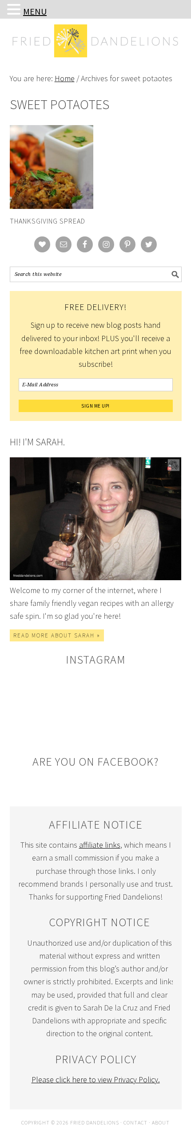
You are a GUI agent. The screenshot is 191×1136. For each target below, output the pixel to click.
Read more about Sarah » (56, 635)
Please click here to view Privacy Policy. (96, 1079)
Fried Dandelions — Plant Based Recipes (96, 59)
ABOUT (161, 1122)
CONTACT (135, 1122)
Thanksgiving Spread (47, 220)
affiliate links (99, 845)
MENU (35, 11)
